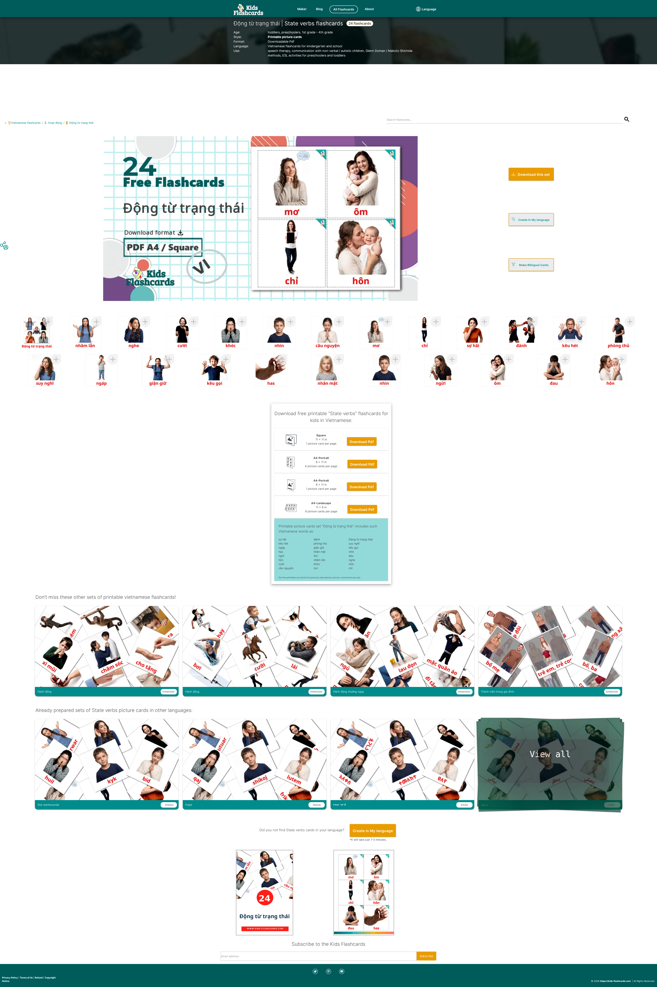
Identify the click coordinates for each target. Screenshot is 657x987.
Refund (39, 977)
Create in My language (534, 220)
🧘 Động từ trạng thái (79, 122)
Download (362, 442)
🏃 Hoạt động (53, 122)
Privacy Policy (10, 977)
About (369, 9)
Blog (319, 9)
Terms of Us (26, 977)
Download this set (534, 174)
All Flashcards (343, 9)
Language (422, 9)
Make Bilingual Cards (534, 265)
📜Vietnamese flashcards (24, 122)
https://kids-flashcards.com (615, 981)
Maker (302, 9)
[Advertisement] (328, 88)
